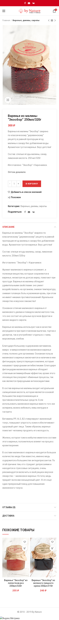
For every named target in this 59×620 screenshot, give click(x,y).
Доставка (8, 515)
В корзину (32, 184)
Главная (6, 20)
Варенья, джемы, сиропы (26, 20)
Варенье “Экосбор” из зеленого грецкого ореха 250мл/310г (43, 583)
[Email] (29, 3)
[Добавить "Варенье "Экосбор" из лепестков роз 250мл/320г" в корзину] (25, 548)
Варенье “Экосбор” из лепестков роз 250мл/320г (15, 583)
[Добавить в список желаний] (25, 542)
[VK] (33, 3)
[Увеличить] (8, 100)
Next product (55, 20)
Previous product (48, 20)
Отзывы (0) (8, 507)
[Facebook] (25, 3)
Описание (8, 227)
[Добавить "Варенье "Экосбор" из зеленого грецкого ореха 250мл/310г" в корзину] (52, 548)
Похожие (16, 197)
